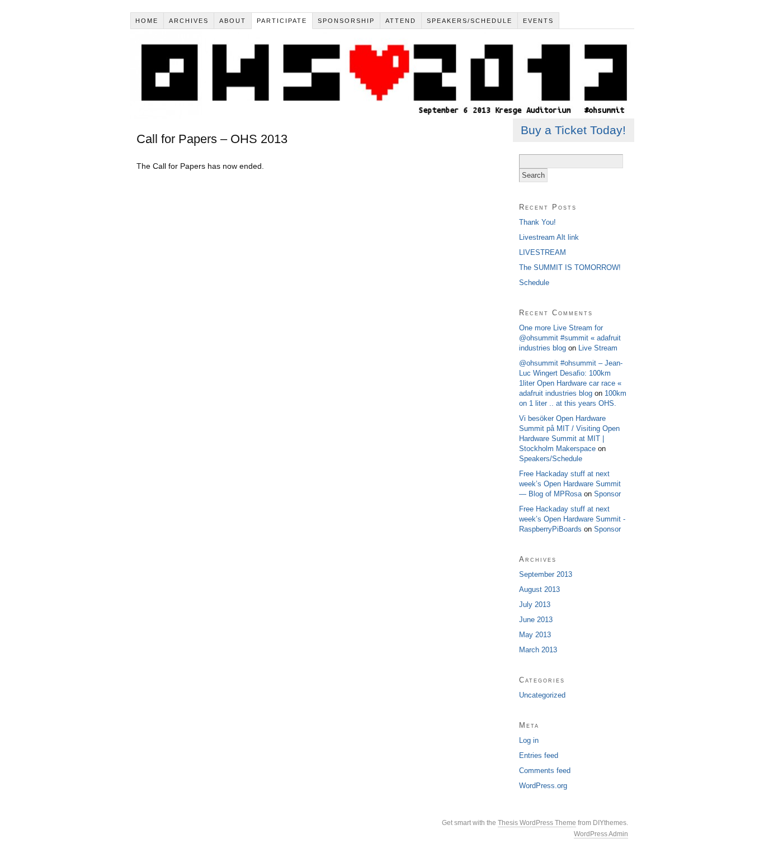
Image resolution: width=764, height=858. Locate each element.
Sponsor (607, 494)
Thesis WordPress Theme (537, 823)
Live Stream (597, 348)
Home (146, 20)
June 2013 (536, 619)
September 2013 (545, 574)
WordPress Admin (601, 834)
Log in (529, 740)
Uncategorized (542, 695)
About (232, 20)
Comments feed (544, 770)
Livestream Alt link (549, 237)
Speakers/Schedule (469, 20)
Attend (400, 20)
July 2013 (534, 604)
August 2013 (539, 589)
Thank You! (537, 222)
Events (538, 20)
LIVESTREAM (542, 252)
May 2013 (535, 635)
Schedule (534, 282)
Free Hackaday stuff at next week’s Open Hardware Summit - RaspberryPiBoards (572, 519)
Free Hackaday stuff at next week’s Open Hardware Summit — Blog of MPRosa (570, 484)
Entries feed (538, 755)
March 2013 (538, 650)
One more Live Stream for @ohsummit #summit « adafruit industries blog (570, 338)
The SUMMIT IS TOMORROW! (570, 267)
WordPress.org (543, 785)
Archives (189, 20)
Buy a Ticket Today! (573, 130)
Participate (282, 20)
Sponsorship (346, 20)
